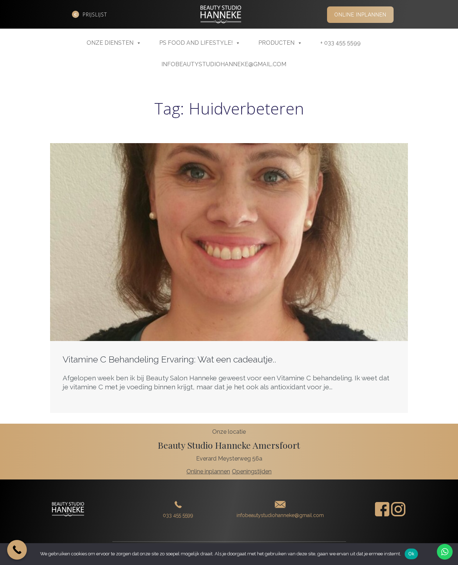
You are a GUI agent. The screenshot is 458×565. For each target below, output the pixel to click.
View (229, 252)
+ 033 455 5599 (340, 42)
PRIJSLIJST (95, 14)
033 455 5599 (178, 515)
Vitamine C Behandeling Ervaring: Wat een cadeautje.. (169, 359)
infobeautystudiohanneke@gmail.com (223, 64)
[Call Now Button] (17, 550)
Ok (411, 553)
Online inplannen (360, 15)
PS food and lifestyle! (196, 42)
